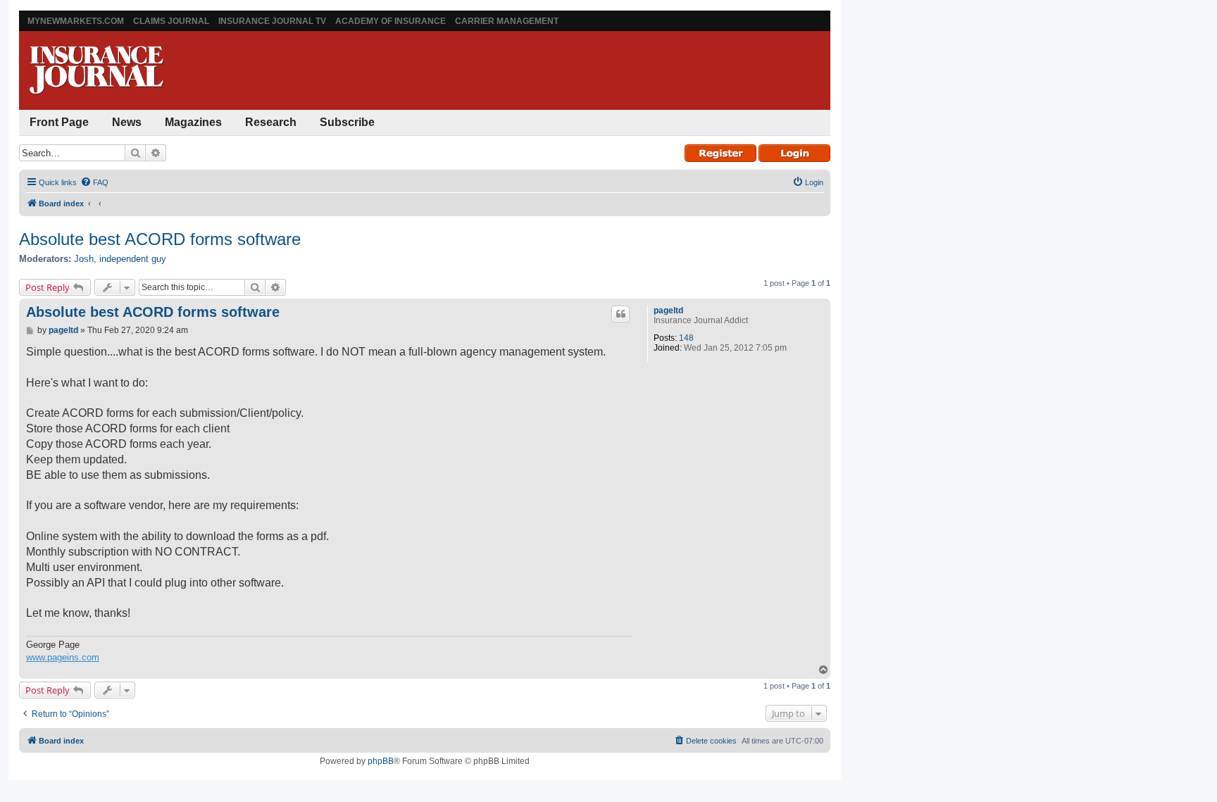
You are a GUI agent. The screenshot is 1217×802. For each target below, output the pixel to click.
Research (271, 122)
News (127, 122)
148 (686, 338)
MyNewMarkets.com (75, 21)
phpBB (381, 761)
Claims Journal (171, 21)
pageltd (668, 310)
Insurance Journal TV (272, 21)
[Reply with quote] (620, 314)
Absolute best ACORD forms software (160, 239)
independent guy (132, 258)
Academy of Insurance (390, 21)
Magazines (193, 122)
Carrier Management (506, 21)
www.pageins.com (62, 657)
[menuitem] (94, 182)
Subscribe (347, 122)
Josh (84, 258)
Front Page (59, 122)
